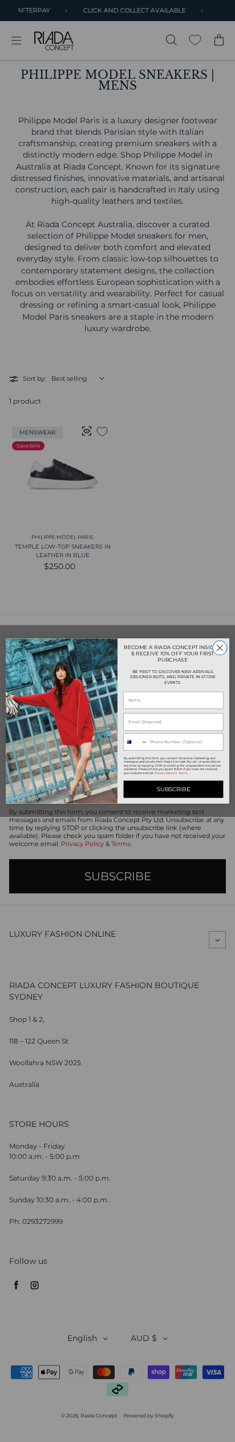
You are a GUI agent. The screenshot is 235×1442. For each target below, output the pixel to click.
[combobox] (135, 742)
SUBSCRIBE (174, 789)
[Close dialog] (220, 648)
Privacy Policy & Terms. (171, 773)
